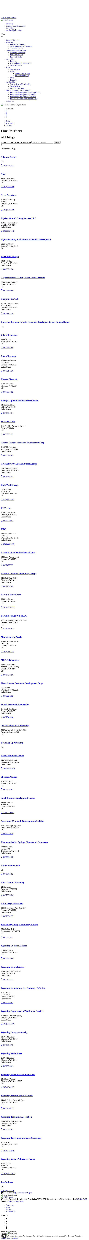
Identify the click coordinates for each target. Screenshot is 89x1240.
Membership (10, 82)
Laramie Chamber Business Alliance (18, 552)
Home (8, 1207)
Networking (10, 28)
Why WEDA (15, 86)
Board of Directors (12, 40)
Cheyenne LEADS (9, 299)
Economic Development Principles (23, 95)
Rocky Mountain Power (12, 755)
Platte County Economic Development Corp (22, 683)
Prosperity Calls (16, 57)
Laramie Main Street (11, 594)
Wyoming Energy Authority (14, 1032)
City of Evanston (9, 335)
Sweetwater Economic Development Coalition (22, 821)
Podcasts (13, 80)
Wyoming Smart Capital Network (17, 1095)
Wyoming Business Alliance (14, 945)
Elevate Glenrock (9, 379)
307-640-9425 (81, 1199)
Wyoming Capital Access (12, 967)
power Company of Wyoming (15, 725)
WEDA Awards (16, 65)
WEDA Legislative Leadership (21, 46)
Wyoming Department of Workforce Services (22, 1011)
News (12, 72)
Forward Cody (8, 421)
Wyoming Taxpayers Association (16, 1117)
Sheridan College (9, 777)
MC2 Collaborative (10, 660)
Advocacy (9, 24)
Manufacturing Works (11, 637)
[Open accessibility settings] (4, 1235)
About (8, 67)
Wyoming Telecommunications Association (21, 1138)
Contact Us (10, 101)
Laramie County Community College (18, 573)
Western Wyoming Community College (19, 924)
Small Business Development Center (18, 798)
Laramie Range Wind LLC (14, 616)
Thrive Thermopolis (10, 865)
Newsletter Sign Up (22, 76)
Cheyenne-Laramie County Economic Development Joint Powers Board (35, 322)
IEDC (3, 529)
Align (3, 174)
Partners (13, 61)
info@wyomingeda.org (15, 1201)
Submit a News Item (22, 74)
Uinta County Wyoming (12, 882)
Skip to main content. (8, 18)
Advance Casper (9, 157)
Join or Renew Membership (20, 84)
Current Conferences (17, 53)
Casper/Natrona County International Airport (23, 277)
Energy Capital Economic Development (19, 400)
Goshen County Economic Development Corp (22, 442)
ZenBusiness (7, 1182)
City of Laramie (8, 356)
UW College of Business (12, 903)
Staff (12, 78)
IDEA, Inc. (6, 508)
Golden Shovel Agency (9, 1238)
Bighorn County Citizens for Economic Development (26, 239)
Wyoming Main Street (11, 1053)
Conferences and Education (16, 51)
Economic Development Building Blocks (25, 92)
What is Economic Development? (18, 90)
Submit (57, 142)
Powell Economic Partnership (15, 704)
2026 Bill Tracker (16, 48)
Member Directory (17, 88)
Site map (9, 1209)
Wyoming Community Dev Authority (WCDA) (23, 988)
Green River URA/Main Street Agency (19, 464)
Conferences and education (15, 26)
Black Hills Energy (10, 256)
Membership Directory (14, 30)
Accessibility (10, 1211)
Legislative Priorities (17, 44)
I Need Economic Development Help (23, 99)
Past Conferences (16, 55)
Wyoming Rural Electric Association (18, 1074)
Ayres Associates (8, 195)
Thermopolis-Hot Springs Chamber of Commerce (24, 842)
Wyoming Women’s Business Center (18, 1159)
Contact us (9, 1205)
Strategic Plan (15, 69)
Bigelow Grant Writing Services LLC (18, 218)
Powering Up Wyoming (12, 743)
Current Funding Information (20, 63)
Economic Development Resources (23, 97)
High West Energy (9, 485)
